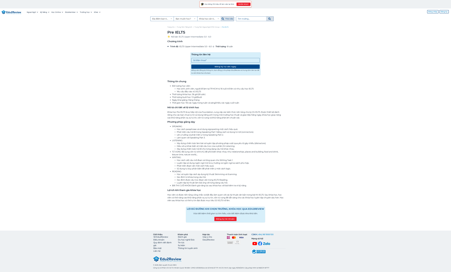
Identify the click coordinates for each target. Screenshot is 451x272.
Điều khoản (158, 240)
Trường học (85, 12)
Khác (96, 12)
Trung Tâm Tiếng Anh (184, 27)
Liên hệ (156, 251)
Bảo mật (157, 248)
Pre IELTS (225, 27)
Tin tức (181, 242)
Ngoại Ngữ (31, 12)
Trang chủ (171, 27)
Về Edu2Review (160, 237)
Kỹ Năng (43, 12)
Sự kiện (181, 245)
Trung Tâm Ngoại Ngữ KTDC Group (207, 27)
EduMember (70, 12)
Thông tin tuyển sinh (188, 248)
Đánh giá (182, 237)
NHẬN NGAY (243, 4)
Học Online (56, 12)
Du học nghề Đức (186, 240)
